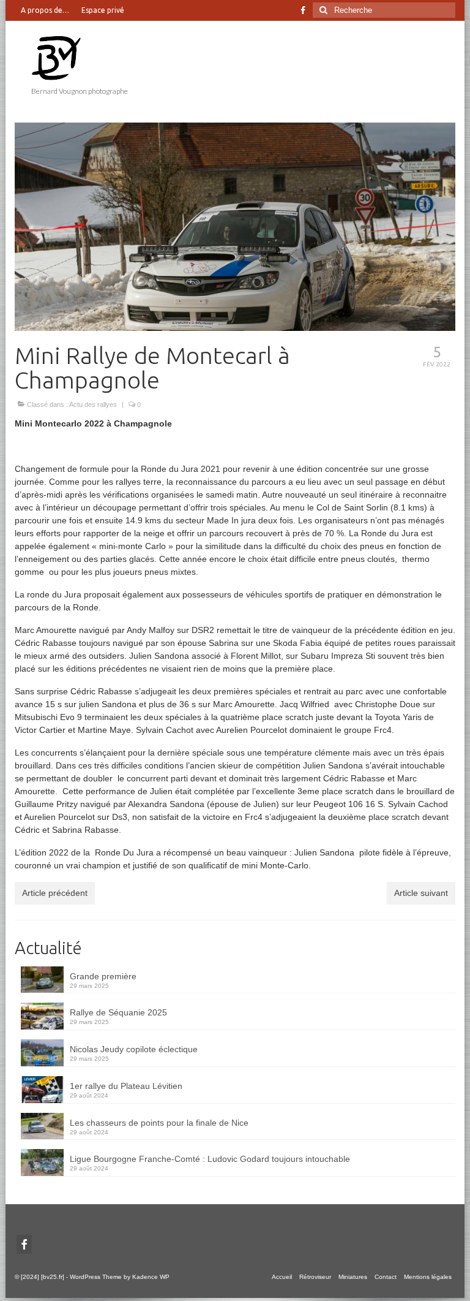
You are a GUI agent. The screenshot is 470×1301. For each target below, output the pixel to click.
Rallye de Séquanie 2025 (118, 1012)
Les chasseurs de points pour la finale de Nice (159, 1123)
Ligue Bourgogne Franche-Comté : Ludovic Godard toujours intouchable (210, 1159)
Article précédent (55, 893)
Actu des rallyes (93, 404)
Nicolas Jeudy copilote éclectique (134, 1049)
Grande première (103, 976)
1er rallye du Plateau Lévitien (126, 1086)
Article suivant (421, 893)
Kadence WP (151, 1276)
